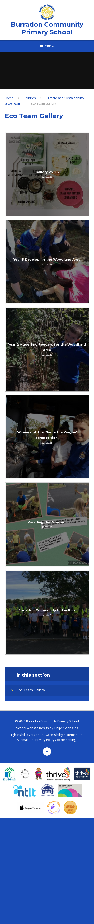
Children (30, 98)
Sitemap (23, 740)
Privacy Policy (44, 740)
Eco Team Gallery (43, 103)
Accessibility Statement (62, 735)
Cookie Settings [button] (66, 740)
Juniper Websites (66, 728)
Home (9, 98)
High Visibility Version (25, 735)
